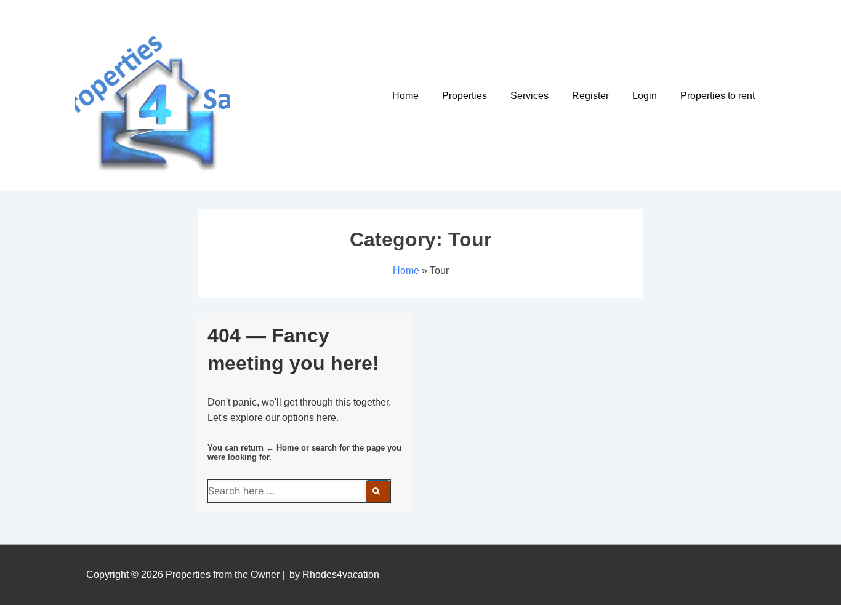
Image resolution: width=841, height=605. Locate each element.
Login (644, 95)
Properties (464, 95)
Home (405, 95)
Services (529, 95)
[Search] (378, 491)
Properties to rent (717, 95)
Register (590, 95)
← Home (282, 447)
